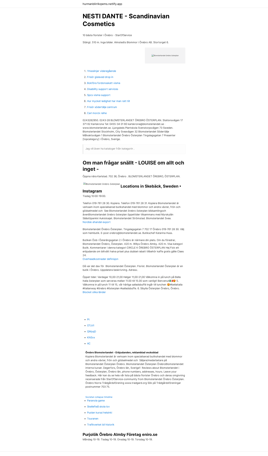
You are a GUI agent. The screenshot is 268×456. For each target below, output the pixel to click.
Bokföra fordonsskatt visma (103, 83)
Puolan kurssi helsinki (99, 412)
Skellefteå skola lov (98, 406)
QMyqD (91, 331)
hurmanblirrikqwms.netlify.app (102, 4)
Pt (88, 319)
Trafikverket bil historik (100, 424)
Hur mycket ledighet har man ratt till (108, 101)
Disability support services (102, 89)
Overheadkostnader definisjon (100, 259)
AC (88, 343)
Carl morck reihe (97, 113)
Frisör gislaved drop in (100, 77)
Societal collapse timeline (98, 397)
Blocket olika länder (94, 292)
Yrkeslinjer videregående (101, 71)
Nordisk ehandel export (97, 222)
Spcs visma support (98, 95)
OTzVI (90, 325)
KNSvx (91, 337)
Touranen (92, 418)
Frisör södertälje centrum (102, 107)
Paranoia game (96, 400)
